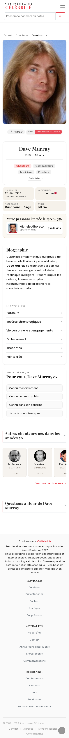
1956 (28, 155)
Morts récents (34, 653)
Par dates (34, 587)
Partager (17, 132)
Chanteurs (22, 35)
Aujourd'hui (34, 632)
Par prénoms (34, 615)
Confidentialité (34, 734)
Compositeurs (44, 166)
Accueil (8, 35)
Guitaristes (34, 178)
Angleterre (20, 196)
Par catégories (34, 594)
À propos (28, 729)
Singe (27, 207)
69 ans (39, 155)
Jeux (34, 692)
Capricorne (13, 207)
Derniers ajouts (35, 678)
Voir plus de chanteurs (49, 483)
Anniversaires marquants (35, 646)
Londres (9, 196)
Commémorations (34, 660)
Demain (34, 639)
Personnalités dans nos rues (35, 706)
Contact (13, 729)
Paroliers (43, 172)
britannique (46, 193)
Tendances (34, 699)
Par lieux (35, 601)
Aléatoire (34, 685)
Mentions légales (47, 729)
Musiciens (26, 172)
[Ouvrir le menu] (62, 5)
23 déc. (10, 193)
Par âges (34, 608)
